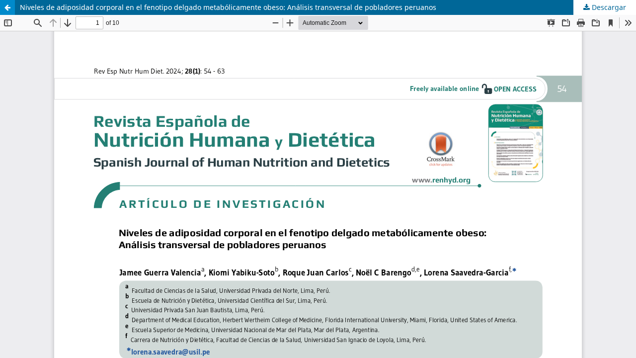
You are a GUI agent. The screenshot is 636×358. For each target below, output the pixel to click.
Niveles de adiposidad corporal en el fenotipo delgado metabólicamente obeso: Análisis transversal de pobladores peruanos (228, 7)
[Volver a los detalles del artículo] (7, 7)
